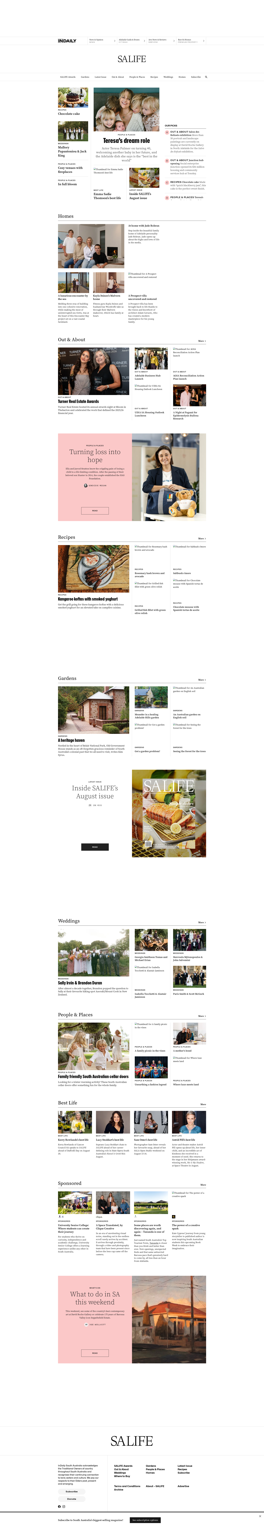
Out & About (118, 77)
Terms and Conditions (127, 1486)
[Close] (260, 1516)
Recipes (154, 77)
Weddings (168, 77)
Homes (182, 77)
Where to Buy (122, 1476)
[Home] (73, 41)
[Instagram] (63, 1506)
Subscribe (196, 77)
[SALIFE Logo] (132, 58)
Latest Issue (100, 77)
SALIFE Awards (67, 77)
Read (95, 511)
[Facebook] (59, 1506)
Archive (118, 1489)
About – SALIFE (155, 1486)
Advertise (183, 1486)
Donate (71, 1499)
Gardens (85, 77)
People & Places (137, 77)
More (201, 341)
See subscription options (145, 1520)
